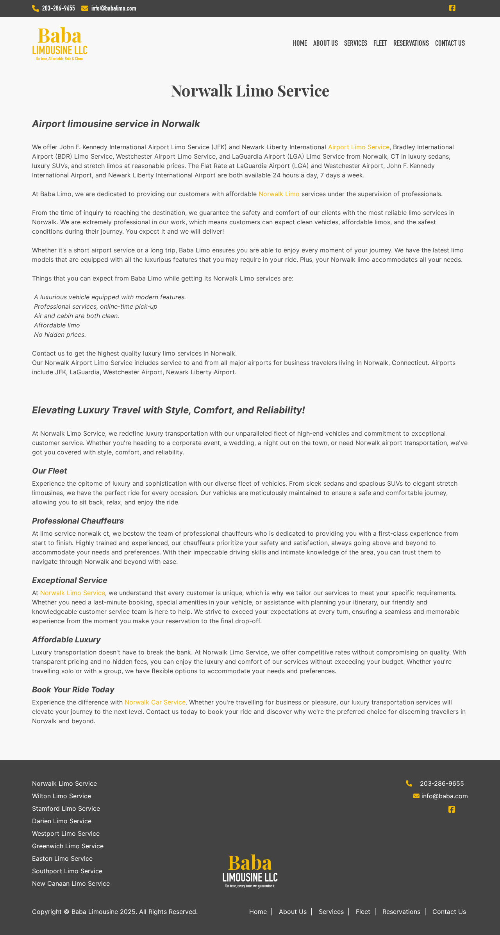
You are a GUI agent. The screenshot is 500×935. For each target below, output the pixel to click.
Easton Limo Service (62, 858)
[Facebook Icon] (452, 8)
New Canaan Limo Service (71, 883)
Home (300, 43)
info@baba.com (444, 796)
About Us (325, 43)
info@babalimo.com (113, 8)
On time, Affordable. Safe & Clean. (60, 58)
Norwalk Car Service (155, 702)
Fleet (380, 43)
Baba (60, 34)
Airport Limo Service (358, 147)
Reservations (411, 43)
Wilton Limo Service (61, 796)
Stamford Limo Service (66, 808)
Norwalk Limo (279, 194)
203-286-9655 (58, 8)
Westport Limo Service (66, 833)
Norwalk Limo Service (72, 593)
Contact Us (450, 43)
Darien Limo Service (61, 821)
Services (355, 43)
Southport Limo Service (67, 871)
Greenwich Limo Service (68, 846)
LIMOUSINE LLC (60, 50)
